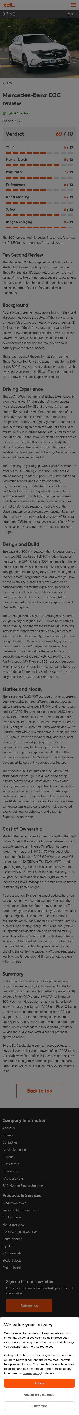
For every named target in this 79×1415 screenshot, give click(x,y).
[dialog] (39, 1366)
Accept (39, 1383)
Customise (39, 1406)
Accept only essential (39, 1394)
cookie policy (32, 1373)
